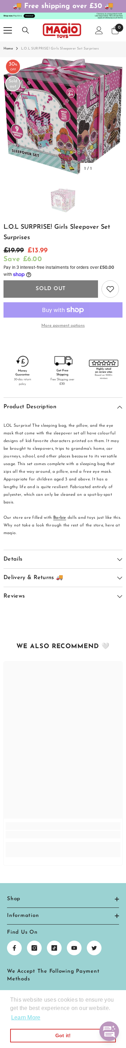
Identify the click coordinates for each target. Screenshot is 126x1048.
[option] (63, 116)
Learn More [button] (25, 1017)
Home (8, 49)
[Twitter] (94, 948)
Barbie (59, 518)
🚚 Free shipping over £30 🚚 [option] (63, 6)
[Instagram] (34, 948)
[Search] (25, 30)
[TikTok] (54, 948)
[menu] (8, 30)
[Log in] (99, 30)
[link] (63, 834)
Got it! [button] (63, 1035)
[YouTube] (74, 948)
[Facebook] (14, 948)
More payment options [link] (63, 326)
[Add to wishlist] (110, 289)
